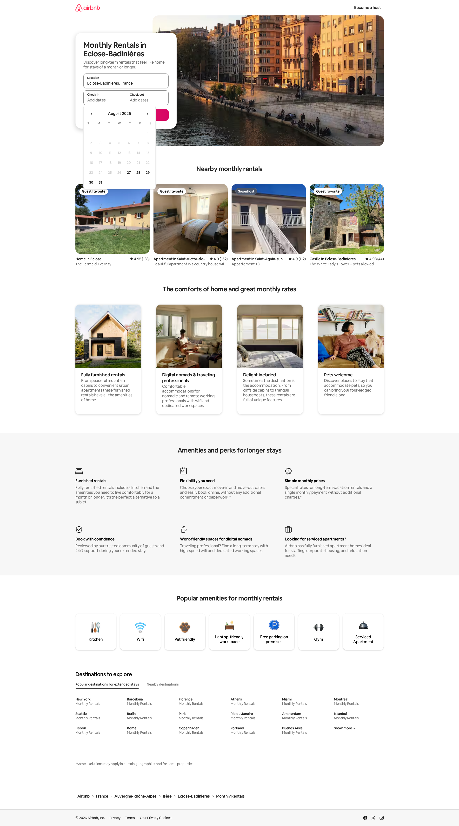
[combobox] (126, 83)
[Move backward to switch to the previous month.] (91, 113)
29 (148, 172)
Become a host (367, 7)
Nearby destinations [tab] (163, 684)
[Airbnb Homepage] (87, 7)
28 (138, 172)
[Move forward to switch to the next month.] (147, 113)
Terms (130, 818)
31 (100, 182)
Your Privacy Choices (156, 818)
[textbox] (104, 100)
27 (129, 172)
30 (91, 182)
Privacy (114, 818)
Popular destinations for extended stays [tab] (107, 684)
